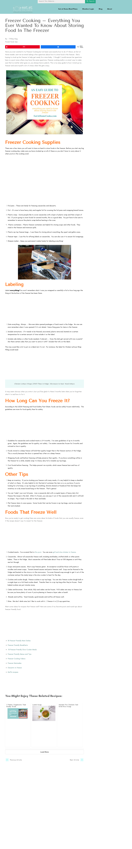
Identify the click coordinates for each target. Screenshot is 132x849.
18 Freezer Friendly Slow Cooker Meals (22, 650)
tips (16, 42)
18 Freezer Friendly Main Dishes (19, 641)
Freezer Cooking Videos (16, 659)
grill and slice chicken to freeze (64, 552)
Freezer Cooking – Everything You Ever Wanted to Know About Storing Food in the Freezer (44, 25)
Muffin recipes (13, 672)
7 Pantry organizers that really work (17, 725)
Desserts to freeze (15, 668)
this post (38, 552)
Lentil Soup (43, 725)
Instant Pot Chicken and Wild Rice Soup (70, 725)
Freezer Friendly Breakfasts (18, 645)
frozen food (9, 42)
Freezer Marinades (14, 663)
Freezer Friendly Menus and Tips (19, 654)
